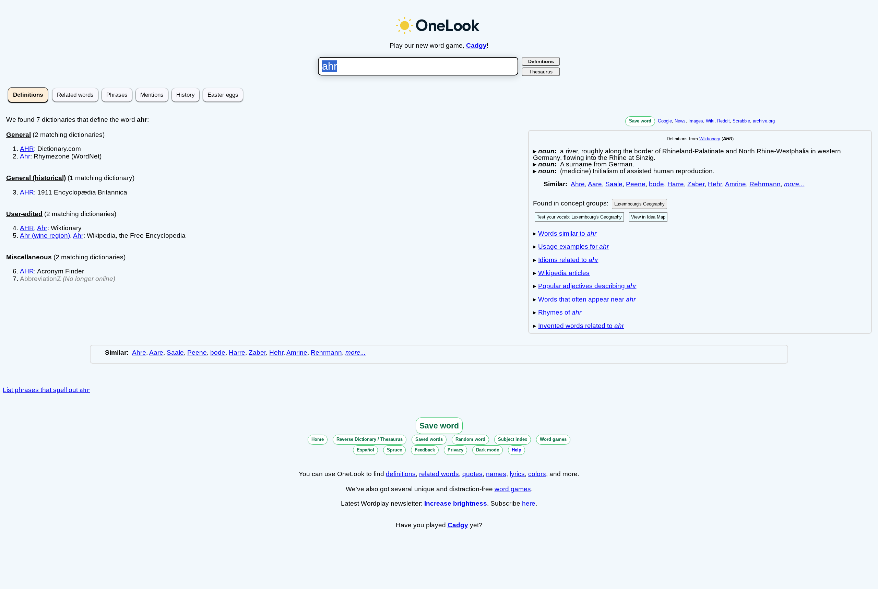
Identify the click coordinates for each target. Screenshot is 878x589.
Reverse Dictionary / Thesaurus (369, 439)
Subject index (512, 439)
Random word (470, 439)
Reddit (723, 120)
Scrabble (741, 120)
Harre (675, 184)
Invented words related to (581, 325)
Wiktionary (709, 138)
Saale (613, 184)
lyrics (517, 474)
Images (695, 120)
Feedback (425, 449)
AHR (27, 148)
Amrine (735, 184)
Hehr (715, 184)
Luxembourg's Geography (639, 204)
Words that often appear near (587, 299)
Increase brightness (455, 503)
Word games (553, 439)
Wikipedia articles (564, 272)
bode (656, 184)
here (528, 503)
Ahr (25, 156)
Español (365, 449)
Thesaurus (541, 71)
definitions (401, 474)
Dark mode (487, 449)
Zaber (695, 184)
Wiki (710, 120)
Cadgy (476, 45)
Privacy (455, 449)
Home (317, 439)
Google (665, 120)
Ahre (578, 184)
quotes (472, 474)
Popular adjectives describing (587, 286)
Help (516, 449)
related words (439, 474)
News (680, 120)
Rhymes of (559, 312)
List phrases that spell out (46, 389)
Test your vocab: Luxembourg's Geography (579, 217)
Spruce (394, 449)
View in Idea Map (648, 217)
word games (513, 489)
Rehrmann (765, 184)
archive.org (764, 120)
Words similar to (567, 233)
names (496, 474)
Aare (595, 184)
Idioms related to (568, 259)
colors (537, 474)
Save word (640, 120)
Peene (635, 184)
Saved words (429, 439)
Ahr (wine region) (45, 235)
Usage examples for (573, 246)
